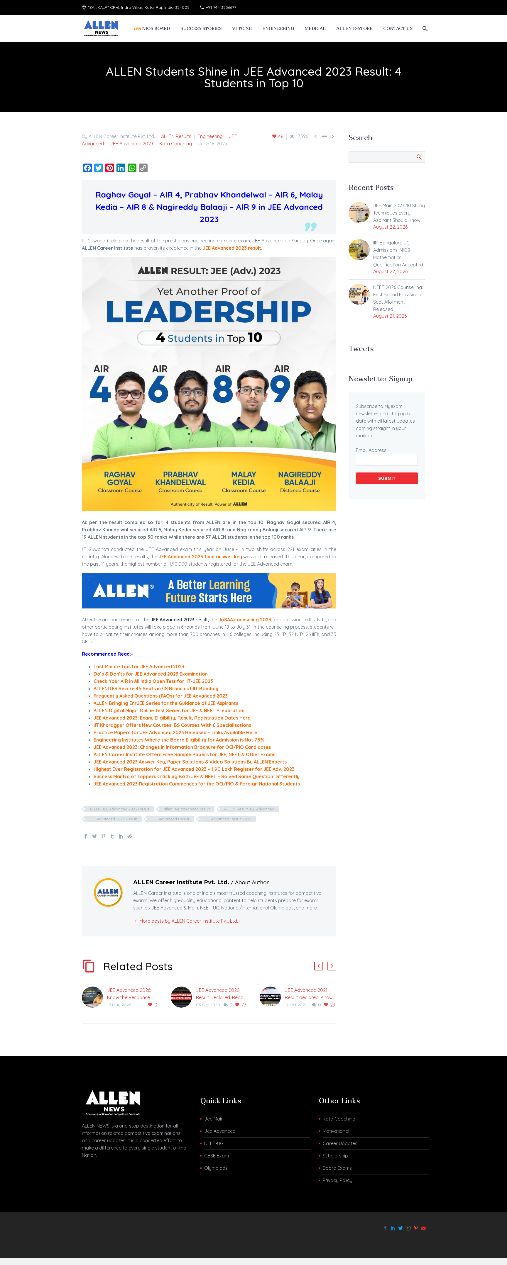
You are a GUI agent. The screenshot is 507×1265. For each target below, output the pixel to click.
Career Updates (340, 1143)
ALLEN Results (176, 136)
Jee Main (214, 1119)
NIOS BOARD (155, 28)
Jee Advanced (220, 1131)
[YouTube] (423, 1228)
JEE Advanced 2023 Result (113, 819)
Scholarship (335, 1156)
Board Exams (337, 1168)
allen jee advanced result (187, 809)
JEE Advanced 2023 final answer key (200, 557)
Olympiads (216, 1168)
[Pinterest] (103, 836)
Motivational (336, 1131)
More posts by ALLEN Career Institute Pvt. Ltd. (188, 921)
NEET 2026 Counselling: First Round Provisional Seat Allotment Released (398, 298)
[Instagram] (408, 1228)
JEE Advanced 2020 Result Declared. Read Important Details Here (220, 997)
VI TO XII (242, 28)
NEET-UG (213, 1143)
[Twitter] (94, 836)
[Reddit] (129, 836)
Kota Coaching (175, 144)
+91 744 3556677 (221, 7)
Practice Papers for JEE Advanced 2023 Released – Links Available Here (175, 732)
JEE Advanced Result (170, 819)
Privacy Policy (337, 1180)
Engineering (210, 136)
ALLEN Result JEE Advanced (249, 809)
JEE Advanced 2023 (131, 144)
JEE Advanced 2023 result (232, 248)
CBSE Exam (216, 1156)
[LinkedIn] (121, 836)
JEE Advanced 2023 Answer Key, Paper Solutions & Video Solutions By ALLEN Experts (190, 762)
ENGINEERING (278, 28)
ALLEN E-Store (354, 28)
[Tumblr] (112, 836)
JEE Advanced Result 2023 (227, 819)
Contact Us (398, 28)
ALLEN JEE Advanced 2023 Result (119, 809)
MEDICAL (315, 28)
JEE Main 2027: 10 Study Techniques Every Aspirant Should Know (399, 213)
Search (419, 156)
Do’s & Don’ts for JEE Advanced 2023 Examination (151, 674)
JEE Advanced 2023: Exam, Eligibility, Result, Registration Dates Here (172, 718)
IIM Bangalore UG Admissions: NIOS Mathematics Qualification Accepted (398, 254)
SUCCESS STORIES (201, 28)
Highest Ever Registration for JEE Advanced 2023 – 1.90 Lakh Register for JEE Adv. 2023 (194, 769)
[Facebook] (85, 836)
